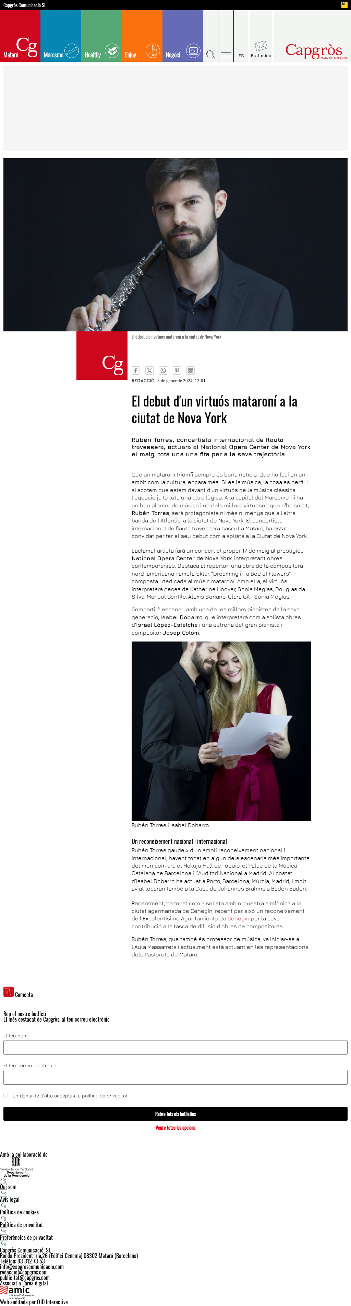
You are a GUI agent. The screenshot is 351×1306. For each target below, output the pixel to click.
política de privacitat (105, 1095)
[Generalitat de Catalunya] (175, 1167)
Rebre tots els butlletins (175, 1113)
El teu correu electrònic (29, 1065)
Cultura (102, 355)
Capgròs (309, 51)
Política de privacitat (21, 1225)
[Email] (190, 370)
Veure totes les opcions (175, 1127)
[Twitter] (149, 370)
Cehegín (239, 918)
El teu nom (15, 1035)
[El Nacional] (344, 5)
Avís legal (10, 1199)
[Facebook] (136, 370)
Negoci (173, 54)
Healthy (93, 54)
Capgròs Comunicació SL (24, 5)
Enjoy (130, 54)
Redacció (143, 380)
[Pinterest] (177, 370)
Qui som (8, 1187)
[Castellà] (241, 36)
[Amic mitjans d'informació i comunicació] (175, 1292)
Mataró (10, 54)
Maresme (53, 54)
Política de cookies (19, 1212)
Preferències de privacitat (26, 1237)
